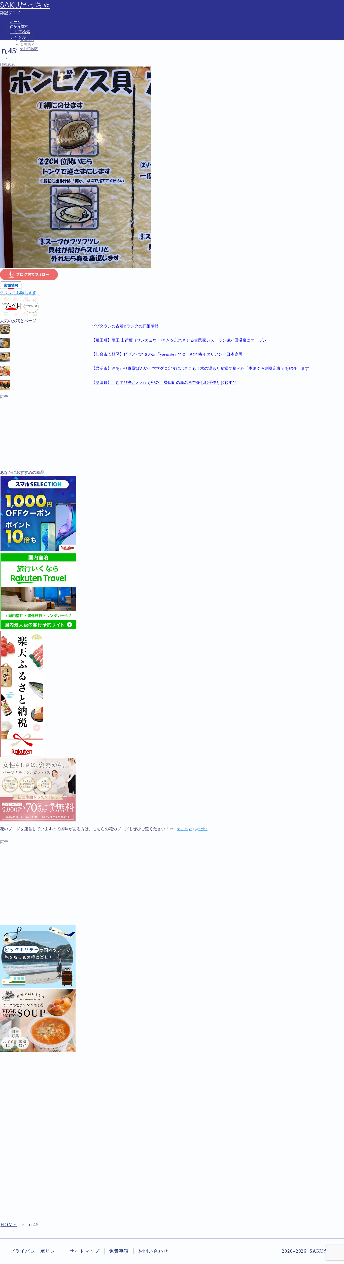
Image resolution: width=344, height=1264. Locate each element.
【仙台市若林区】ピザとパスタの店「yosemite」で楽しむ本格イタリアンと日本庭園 (167, 354)
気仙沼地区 (29, 49)
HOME (9, 1224)
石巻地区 (27, 44)
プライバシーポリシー (35, 1251)
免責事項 (119, 1251)
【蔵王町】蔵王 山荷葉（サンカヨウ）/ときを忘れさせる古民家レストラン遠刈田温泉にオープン (179, 340)
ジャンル (17, 53)
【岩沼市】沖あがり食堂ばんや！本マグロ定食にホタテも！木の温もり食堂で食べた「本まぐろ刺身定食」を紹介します (200, 368)
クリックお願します (18, 292)
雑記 (13, 58)
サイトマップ (85, 1251)
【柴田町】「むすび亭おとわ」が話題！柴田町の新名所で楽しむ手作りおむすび (163, 382)
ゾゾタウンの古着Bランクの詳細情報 (125, 326)
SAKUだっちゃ (25, 5)
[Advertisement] (151, 435)
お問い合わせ (153, 1251)
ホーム (15, 22)
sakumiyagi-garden (192, 829)
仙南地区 (27, 35)
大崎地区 (27, 40)
